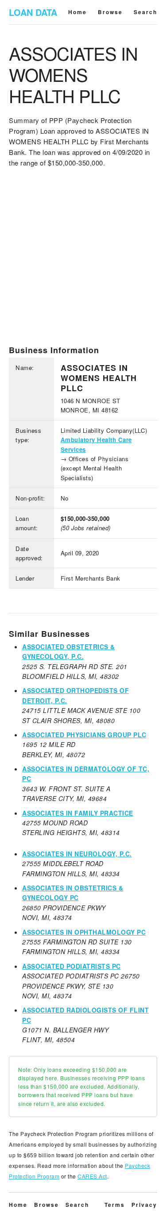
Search (145, 12)
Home (77, 12)
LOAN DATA (33, 12)
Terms (114, 1205)
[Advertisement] (83, 262)
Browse (110, 12)
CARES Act (92, 1176)
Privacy (144, 1205)
